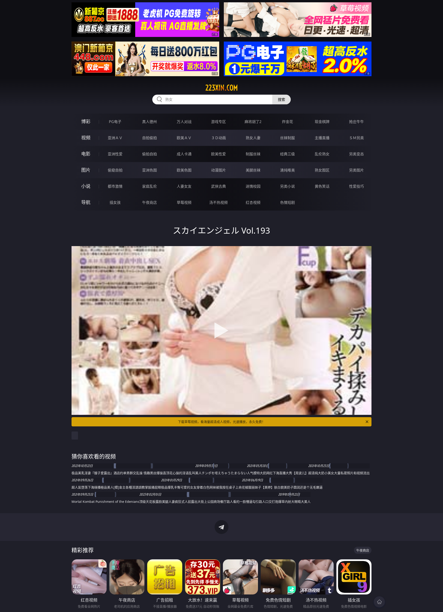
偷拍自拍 (149, 154)
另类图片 (356, 170)
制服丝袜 (253, 154)
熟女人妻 (253, 137)
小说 (85, 186)
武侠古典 (218, 186)
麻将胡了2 (253, 121)
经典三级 (287, 154)
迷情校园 (253, 186)
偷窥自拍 (115, 170)
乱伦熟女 (322, 154)
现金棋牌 (322, 121)
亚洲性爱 (115, 154)
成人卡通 (184, 154)
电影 (85, 154)
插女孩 (115, 202)
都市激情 (115, 186)
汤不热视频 (218, 202)
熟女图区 (322, 170)
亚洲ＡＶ (115, 137)
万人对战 (184, 121)
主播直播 (322, 137)
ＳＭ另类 (356, 137)
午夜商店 (149, 202)
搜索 (281, 99)
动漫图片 (218, 170)
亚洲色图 (149, 170)
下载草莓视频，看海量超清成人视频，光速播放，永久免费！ (221, 421)
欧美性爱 (218, 154)
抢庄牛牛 (356, 121)
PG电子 (115, 121)
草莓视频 (184, 202)
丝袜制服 (287, 137)
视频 (85, 138)
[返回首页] (379, 601)
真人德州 (149, 121)
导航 (85, 202)
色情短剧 (287, 202)
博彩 (85, 121)
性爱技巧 (356, 186)
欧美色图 (184, 170)
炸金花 (287, 121)
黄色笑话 (322, 186)
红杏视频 (253, 202)
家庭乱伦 (149, 186)
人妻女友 (184, 186)
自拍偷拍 (149, 137)
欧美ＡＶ (184, 137)
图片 (85, 170)
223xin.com (221, 87)
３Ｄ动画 (218, 137)
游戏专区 (218, 121)
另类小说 (287, 186)
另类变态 (356, 154)
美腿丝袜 (253, 170)
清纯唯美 (287, 170)
